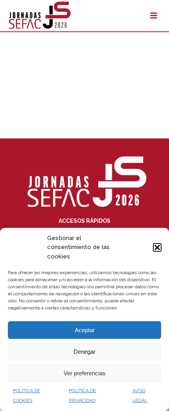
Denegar (84, 351)
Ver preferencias (85, 373)
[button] (157, 247)
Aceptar (85, 330)
